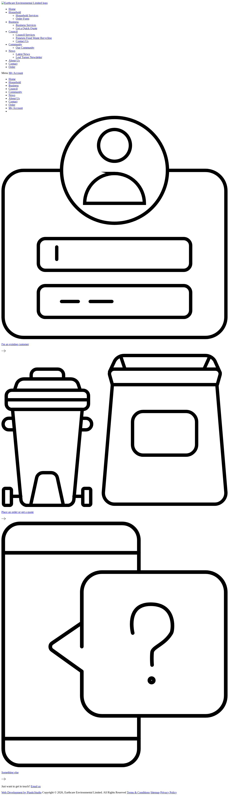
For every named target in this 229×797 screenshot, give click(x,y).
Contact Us (22, 41)
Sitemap (155, 792)
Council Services (25, 34)
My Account (16, 73)
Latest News (23, 54)
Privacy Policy (168, 792)
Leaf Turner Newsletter (29, 57)
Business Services (26, 25)
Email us (36, 786)
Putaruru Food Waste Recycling (34, 37)
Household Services (27, 15)
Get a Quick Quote (26, 28)
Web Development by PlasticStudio (21, 792)
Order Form (22, 18)
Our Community (25, 47)
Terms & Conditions (138, 792)
